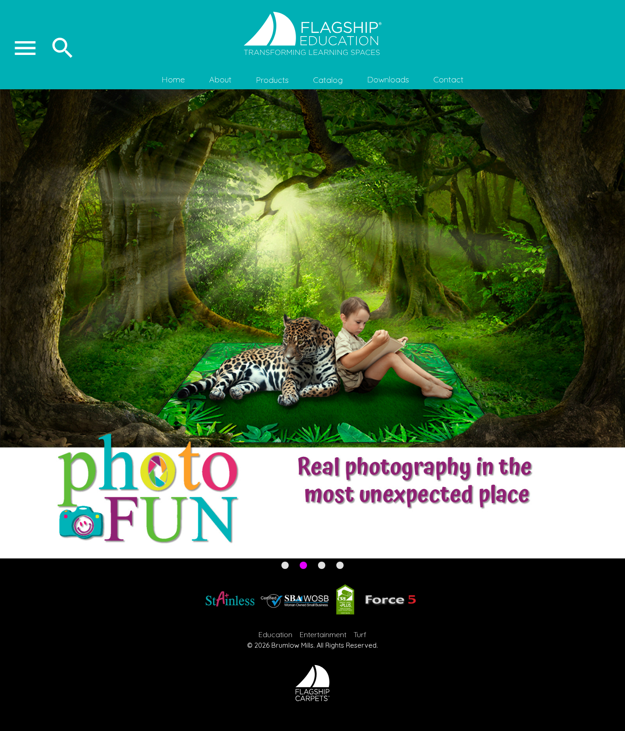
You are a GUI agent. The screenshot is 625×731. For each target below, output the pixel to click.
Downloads (388, 79)
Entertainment (323, 634)
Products (272, 80)
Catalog (328, 80)
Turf (360, 634)
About (220, 79)
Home (173, 79)
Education (275, 634)
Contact (448, 79)
